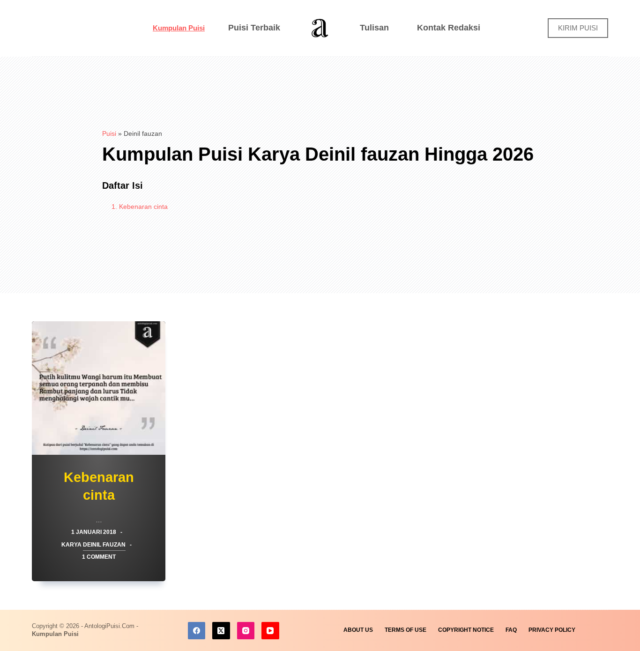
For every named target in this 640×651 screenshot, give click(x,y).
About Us (358, 630)
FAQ (511, 630)
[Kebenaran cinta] (98, 388)
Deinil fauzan (104, 544)
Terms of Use (405, 630)
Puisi (109, 133)
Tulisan (374, 27)
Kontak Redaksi (448, 27)
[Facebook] (197, 631)
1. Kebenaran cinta (140, 206)
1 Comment (99, 557)
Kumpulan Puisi (179, 28)
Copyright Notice (466, 630)
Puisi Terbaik (254, 27)
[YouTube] (270, 631)
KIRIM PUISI (578, 28)
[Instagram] (246, 631)
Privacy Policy (551, 630)
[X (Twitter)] (221, 631)
